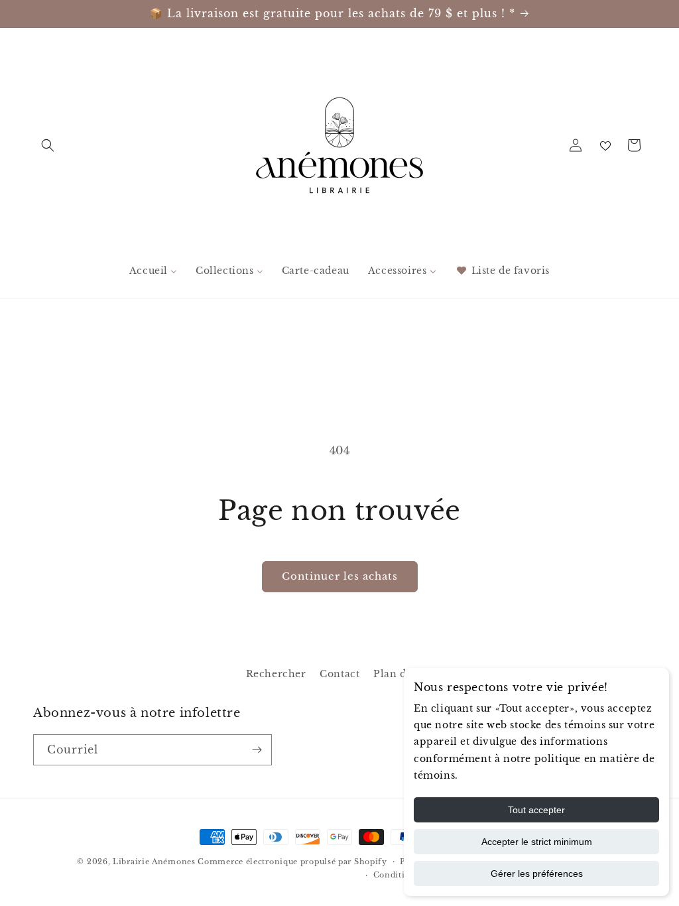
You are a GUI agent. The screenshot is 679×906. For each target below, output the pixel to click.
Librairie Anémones (154, 861)
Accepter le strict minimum (536, 841)
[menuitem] (153, 271)
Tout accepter (536, 810)
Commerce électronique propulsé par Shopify (292, 861)
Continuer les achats (340, 576)
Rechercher (276, 674)
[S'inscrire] (256, 749)
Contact (339, 674)
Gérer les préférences (537, 873)
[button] (47, 145)
